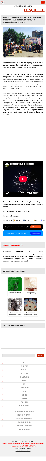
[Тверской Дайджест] (2, 3)
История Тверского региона (24, 411)
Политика (24, 402)
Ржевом (13, 63)
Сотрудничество (34, 10)
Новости (24, 362)
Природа (24, 380)
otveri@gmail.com (23, 6)
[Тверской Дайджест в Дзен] (23, 229)
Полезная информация (24, 418)
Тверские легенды (24, 422)
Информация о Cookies (23, 448)
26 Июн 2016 (20, 211)
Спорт (24, 384)
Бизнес (24, 395)
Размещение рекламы (23, 451)
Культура (15, 216)
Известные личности (24, 426)
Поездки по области (24, 415)
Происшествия (24, 406)
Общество (24, 366)
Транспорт (24, 391)
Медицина (24, 373)
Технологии (24, 388)
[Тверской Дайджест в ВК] (23, 235)
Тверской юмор (24, 429)
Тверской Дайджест (27, 441)
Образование (24, 377)
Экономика (24, 398)
